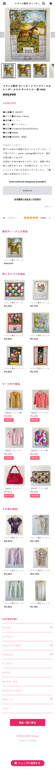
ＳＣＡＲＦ (7, 636)
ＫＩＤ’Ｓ (7, 663)
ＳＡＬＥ (6, 708)
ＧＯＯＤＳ (7, 654)
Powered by (24, 741)
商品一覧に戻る (27, 722)
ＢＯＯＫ (6, 672)
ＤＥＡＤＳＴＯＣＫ (12, 690)
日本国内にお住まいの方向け (27, 199)
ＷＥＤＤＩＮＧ (10, 681)
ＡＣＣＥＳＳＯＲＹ (12, 645)
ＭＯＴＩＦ (7, 699)
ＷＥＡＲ (6, 627)
